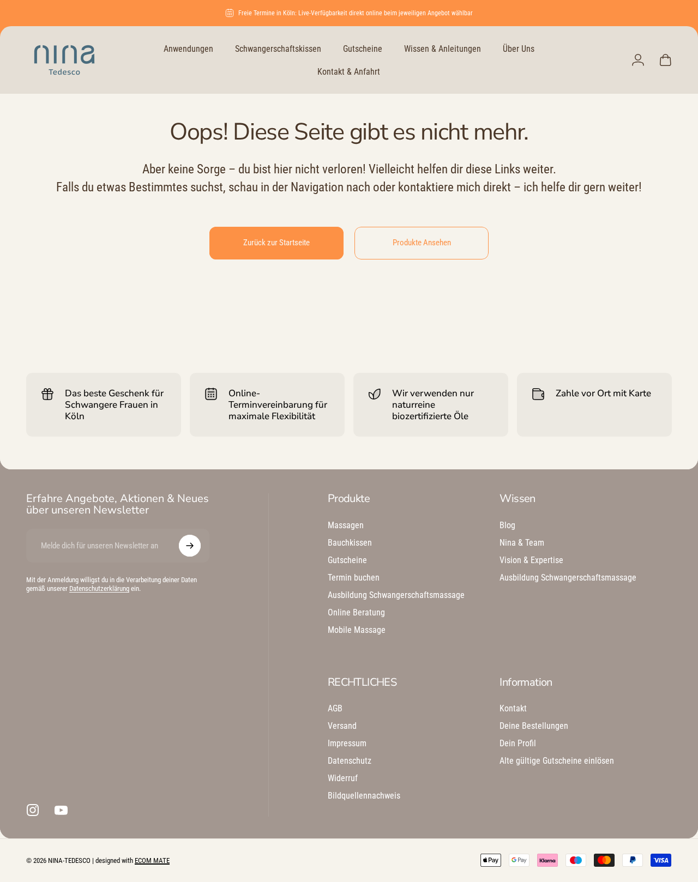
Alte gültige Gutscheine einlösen (557, 761)
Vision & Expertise (531, 560)
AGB (335, 708)
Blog (507, 525)
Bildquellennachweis (364, 795)
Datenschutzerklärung (99, 588)
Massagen (346, 525)
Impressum (347, 743)
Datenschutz (349, 761)
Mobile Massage (357, 630)
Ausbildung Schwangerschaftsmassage (396, 595)
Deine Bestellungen (534, 726)
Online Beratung (356, 612)
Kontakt (513, 708)
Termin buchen (354, 577)
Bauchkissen (350, 542)
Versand (342, 726)
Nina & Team (522, 542)
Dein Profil (518, 743)
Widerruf (343, 778)
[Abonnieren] (190, 546)
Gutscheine (347, 560)
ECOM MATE (152, 860)
